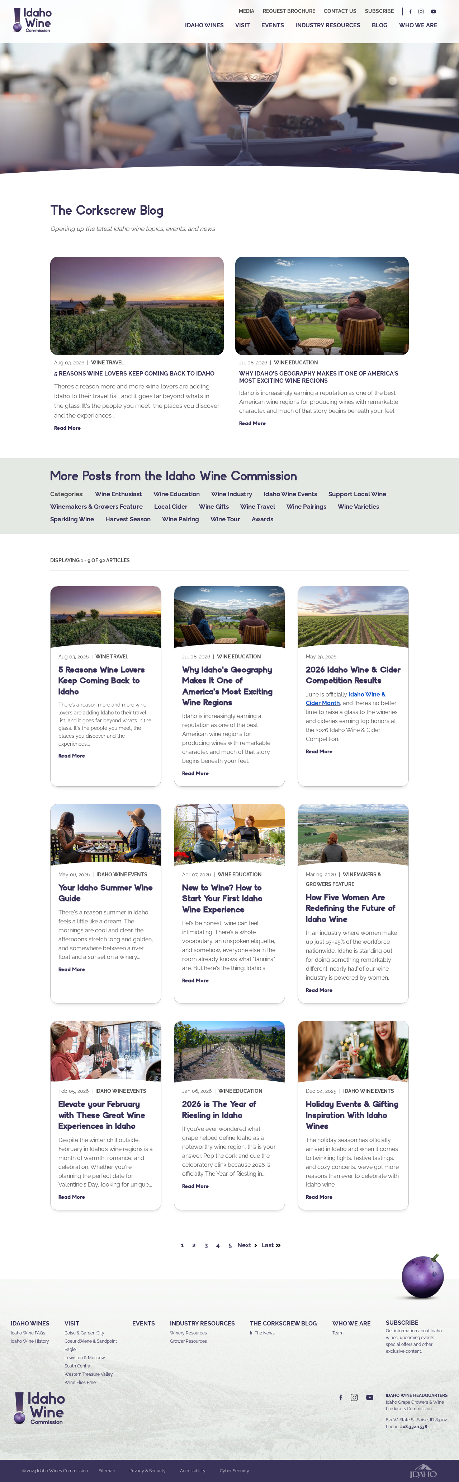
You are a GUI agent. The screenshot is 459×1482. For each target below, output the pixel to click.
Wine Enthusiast (118, 494)
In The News (262, 1333)
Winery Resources (188, 1333)
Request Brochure (289, 11)
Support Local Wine (357, 494)
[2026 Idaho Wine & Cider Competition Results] (353, 647)
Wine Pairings (306, 506)
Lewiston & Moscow (85, 1357)
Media (246, 11)
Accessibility (192, 1470)
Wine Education (296, 362)
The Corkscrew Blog (283, 1323)
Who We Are (418, 25)
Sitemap (107, 1470)
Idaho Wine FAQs (28, 1333)
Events (272, 25)
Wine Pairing (180, 519)
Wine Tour (225, 519)
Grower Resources (188, 1341)
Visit (242, 25)
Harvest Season (128, 519)
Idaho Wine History (30, 1341)
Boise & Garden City (84, 1333)
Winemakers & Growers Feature (96, 506)
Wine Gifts (214, 506)
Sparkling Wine (72, 519)
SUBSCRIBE (402, 1322)
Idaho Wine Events (290, 494)
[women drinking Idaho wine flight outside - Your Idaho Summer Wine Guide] (106, 865)
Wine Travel (107, 362)
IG (421, 11)
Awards (262, 519)
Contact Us (340, 11)
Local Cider (171, 506)
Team (338, 1333)
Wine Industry (231, 494)
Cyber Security (234, 1470)
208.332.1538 (413, 1426)
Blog (380, 25)
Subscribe (379, 11)
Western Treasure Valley (89, 1374)
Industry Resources (327, 25)
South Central (78, 1366)
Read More (67, 428)
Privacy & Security (147, 1470)
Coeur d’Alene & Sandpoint (91, 1341)
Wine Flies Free (80, 1382)
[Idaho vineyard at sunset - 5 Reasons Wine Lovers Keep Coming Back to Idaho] (137, 353)
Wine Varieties (358, 506)
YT (433, 11)
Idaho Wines (204, 25)
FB (411, 11)
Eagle (70, 1349)
